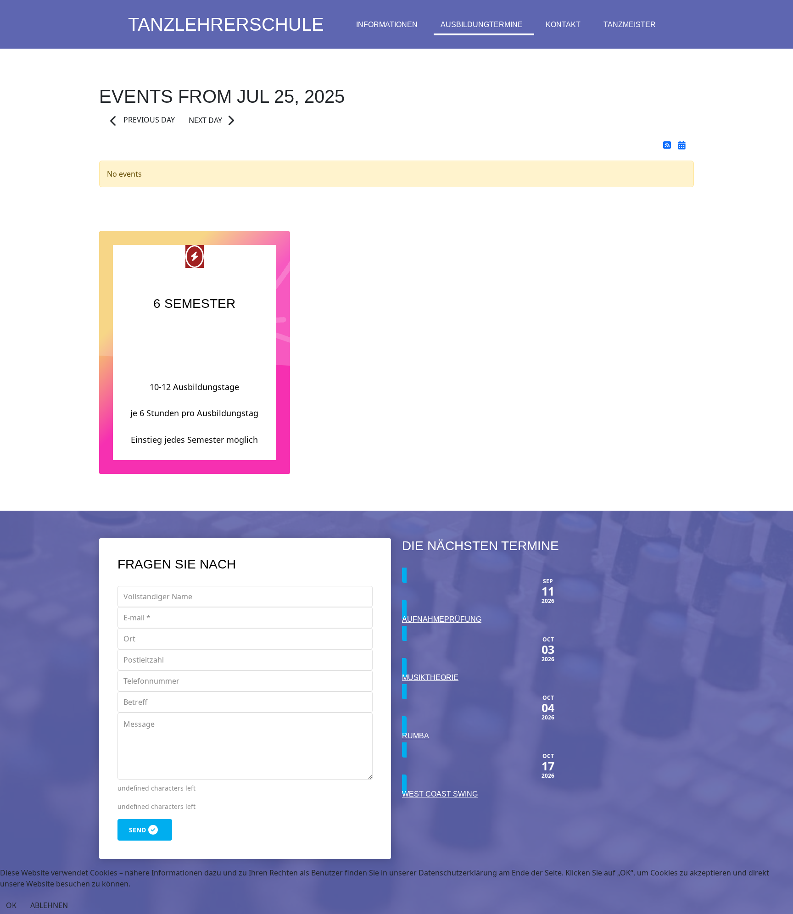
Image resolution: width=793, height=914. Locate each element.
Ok (11, 905)
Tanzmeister (629, 24)
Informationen (387, 24)
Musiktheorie (430, 677)
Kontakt (563, 24)
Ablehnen (49, 905)
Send (137, 829)
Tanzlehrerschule (226, 24)
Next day (205, 120)
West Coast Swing (440, 794)
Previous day (148, 120)
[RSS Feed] (668, 145)
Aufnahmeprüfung (441, 619)
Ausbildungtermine (482, 24)
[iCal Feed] (682, 145)
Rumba (415, 736)
